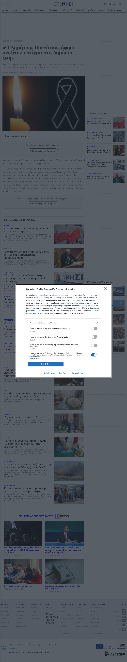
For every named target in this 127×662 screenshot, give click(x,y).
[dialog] (63, 331)
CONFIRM (45, 364)
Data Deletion (49, 373)
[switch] (94, 328)
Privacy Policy (77, 373)
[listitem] (63, 323)
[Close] (106, 289)
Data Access (63, 373)
